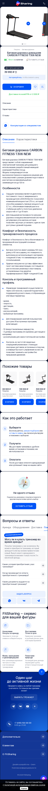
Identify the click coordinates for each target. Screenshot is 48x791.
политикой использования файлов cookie (24, 785)
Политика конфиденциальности (24, 768)
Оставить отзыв (36, 59)
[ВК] (20, 706)
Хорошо (24, 788)
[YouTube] (27, 706)
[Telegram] (13, 706)
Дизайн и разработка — (24, 764)
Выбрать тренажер (24, 697)
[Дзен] (35, 706)
